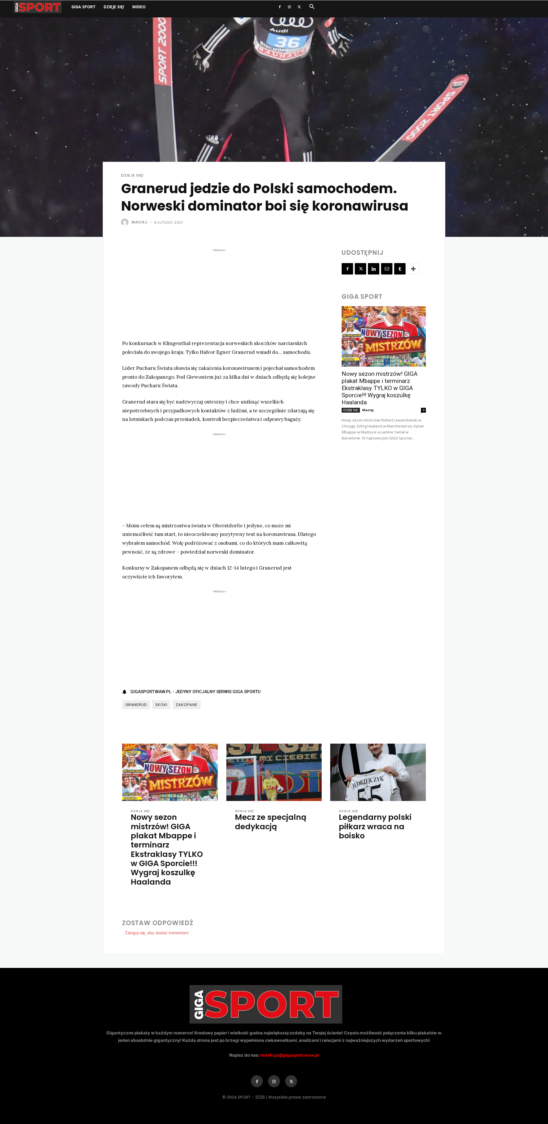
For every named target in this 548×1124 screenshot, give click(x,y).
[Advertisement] (219, 293)
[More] (413, 269)
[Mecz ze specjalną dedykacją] (274, 772)
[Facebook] (279, 7)
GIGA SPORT (83, 6)
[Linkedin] (373, 269)
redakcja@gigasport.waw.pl (289, 1055)
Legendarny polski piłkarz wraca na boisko (375, 826)
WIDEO (139, 6)
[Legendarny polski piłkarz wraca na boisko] (378, 772)
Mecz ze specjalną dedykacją (270, 822)
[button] (312, 7)
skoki (161, 704)
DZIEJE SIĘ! (114, 6)
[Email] (386, 269)
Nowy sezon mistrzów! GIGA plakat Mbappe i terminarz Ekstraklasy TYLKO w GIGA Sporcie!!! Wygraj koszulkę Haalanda (380, 388)
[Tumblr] (400, 269)
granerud (136, 704)
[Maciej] (126, 222)
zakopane (186, 704)
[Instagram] (289, 7)
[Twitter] (299, 7)
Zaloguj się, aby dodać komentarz (157, 932)
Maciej (140, 222)
